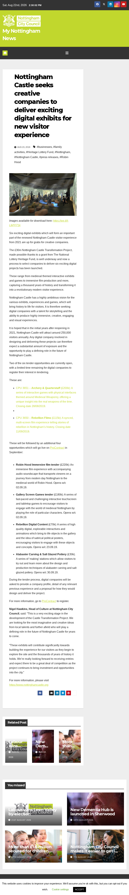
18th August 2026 (83, 820)
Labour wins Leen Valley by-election (32, 811)
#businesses (44, 146)
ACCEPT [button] (79, 889)
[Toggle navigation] (67, 53)
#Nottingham (62, 152)
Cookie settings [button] (60, 889)
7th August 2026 (82, 857)
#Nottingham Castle (26, 157)
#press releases (48, 157)
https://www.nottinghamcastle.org (28, 684)
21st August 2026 (21, 820)
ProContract (57, 447)
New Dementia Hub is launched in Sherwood (92, 811)
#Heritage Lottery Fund (39, 152)
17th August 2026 (21, 857)
